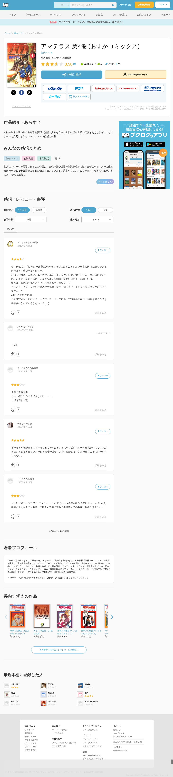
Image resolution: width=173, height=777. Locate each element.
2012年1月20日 (24, 246)
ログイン (163, 4)
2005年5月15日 (24, 427)
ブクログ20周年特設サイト (94, 759)
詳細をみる (101, 313)
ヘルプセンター (119, 733)
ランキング (29, 730)
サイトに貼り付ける (21, 106)
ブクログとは (125, 4)
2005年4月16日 (24, 482)
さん (24, 242)
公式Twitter (117, 747)
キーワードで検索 (59, 730)
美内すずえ (47, 52)
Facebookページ (120, 750)
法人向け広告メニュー (122, 737)
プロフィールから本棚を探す (64, 743)
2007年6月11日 (24, 371)
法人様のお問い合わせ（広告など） (128, 742)
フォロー (103, 250)
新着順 (39, 210)
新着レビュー (30, 737)
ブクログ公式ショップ (92, 746)
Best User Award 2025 (92, 755)
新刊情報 (28, 733)
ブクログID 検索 (59, 746)
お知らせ (117, 730)
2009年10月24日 (25, 330)
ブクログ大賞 (30, 743)
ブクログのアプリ (90, 739)
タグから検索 (57, 733)
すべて (10, 229)
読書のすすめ (30, 750)
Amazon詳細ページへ (138, 74)
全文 (105, 210)
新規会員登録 (144, 4)
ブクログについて (90, 730)
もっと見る (103, 181)
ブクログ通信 (30, 747)
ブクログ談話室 (31, 740)
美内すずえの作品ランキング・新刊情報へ (59, 650)
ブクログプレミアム (91, 743)
